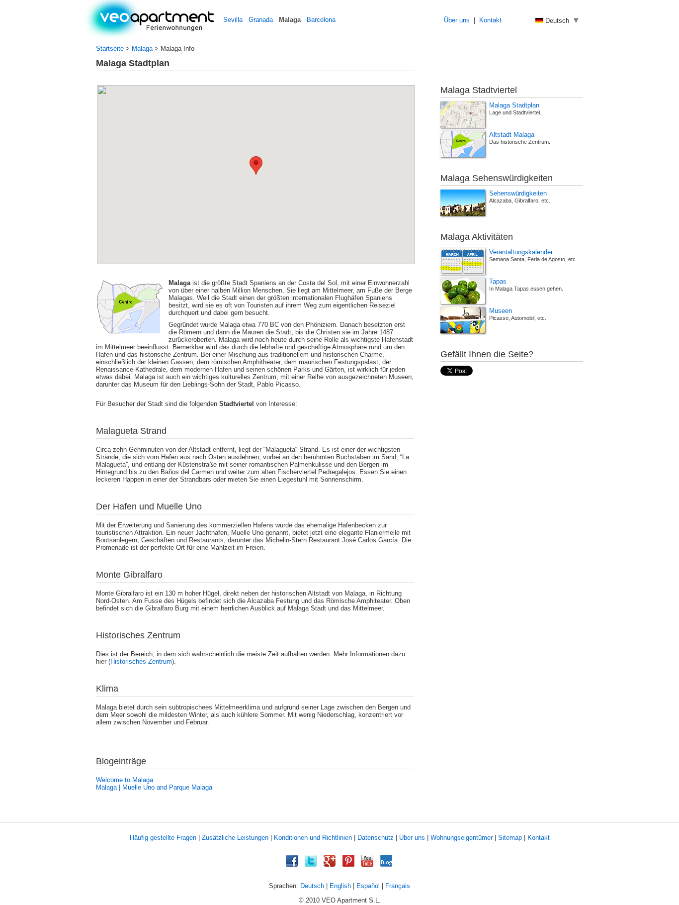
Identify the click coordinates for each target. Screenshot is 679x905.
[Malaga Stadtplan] (463, 114)
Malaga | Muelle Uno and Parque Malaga (154, 787)
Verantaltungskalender (521, 252)
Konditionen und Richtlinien (313, 837)
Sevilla (233, 19)
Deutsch (312, 886)
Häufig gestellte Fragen (163, 837)
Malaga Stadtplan (514, 105)
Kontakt (490, 20)
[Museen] (463, 320)
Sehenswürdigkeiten (518, 194)
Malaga (142, 48)
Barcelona (321, 19)
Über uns (457, 20)
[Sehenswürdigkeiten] (463, 203)
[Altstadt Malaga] (463, 144)
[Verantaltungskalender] (463, 261)
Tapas (498, 282)
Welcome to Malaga (124, 780)
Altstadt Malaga (511, 135)
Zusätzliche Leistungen (235, 837)
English (340, 886)
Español (368, 886)
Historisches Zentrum (141, 661)
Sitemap (510, 837)
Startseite (110, 48)
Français (397, 886)
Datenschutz (375, 837)
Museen (500, 311)
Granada (261, 19)
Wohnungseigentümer (461, 837)
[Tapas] (463, 291)
